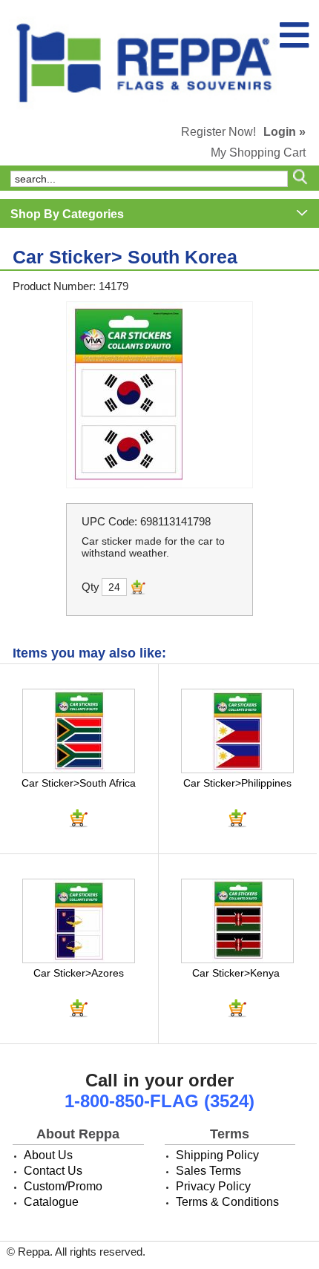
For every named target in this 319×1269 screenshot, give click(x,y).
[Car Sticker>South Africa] (78, 731)
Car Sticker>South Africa (79, 783)
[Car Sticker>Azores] (78, 921)
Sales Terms (208, 1170)
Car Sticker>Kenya (236, 973)
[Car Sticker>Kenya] (237, 921)
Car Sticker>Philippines (237, 783)
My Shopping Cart (258, 152)
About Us (48, 1155)
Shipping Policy (217, 1155)
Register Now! (218, 131)
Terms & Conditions (227, 1202)
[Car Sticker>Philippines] (237, 731)
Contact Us (53, 1170)
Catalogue (51, 1202)
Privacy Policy (213, 1186)
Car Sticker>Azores (78, 973)
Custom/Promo (63, 1186)
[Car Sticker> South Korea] (159, 394)
